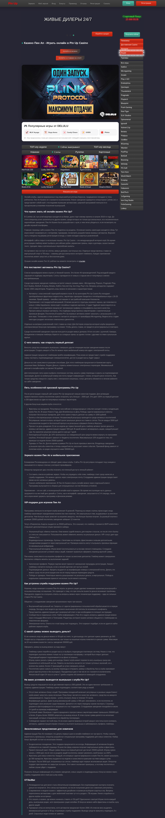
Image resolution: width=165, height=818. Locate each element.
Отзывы (83, 3)
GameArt (124, 184)
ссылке (82, 261)
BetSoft (124, 156)
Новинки (34, 152)
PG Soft (124, 168)
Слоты (57, 152)
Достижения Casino (129, 45)
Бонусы (62, 3)
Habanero (125, 188)
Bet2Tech (125, 192)
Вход (54, 3)
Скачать (107, 3)
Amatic (123, 75)
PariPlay (124, 152)
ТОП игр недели (38, 147)
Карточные (104, 152)
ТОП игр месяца (102, 147)
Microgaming (126, 71)
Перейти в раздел (102, 34)
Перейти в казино (70, 51)
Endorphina (125, 83)
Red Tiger (125, 111)
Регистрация (95, 3)
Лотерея (124, 49)
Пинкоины (125, 41)
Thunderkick (126, 91)
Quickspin (125, 87)
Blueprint (124, 103)
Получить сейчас (132, 34)
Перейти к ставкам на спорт (70, 58)
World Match (126, 176)
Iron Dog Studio (127, 200)
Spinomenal (126, 119)
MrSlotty (124, 164)
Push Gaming (126, 107)
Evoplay (124, 180)
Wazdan (124, 148)
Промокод (73, 3)
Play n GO (125, 79)
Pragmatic (125, 95)
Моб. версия (43, 3)
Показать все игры (70, 192)
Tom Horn (125, 172)
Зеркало (31, 3)
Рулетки (79, 152)
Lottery (123, 208)
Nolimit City (125, 128)
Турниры (124, 58)
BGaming (125, 144)
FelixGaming (126, 204)
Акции (123, 53)
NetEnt (123, 67)
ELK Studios (126, 115)
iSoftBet (124, 140)
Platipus (124, 136)
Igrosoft (124, 124)
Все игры (125, 63)
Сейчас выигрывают (70, 147)
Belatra (124, 132)
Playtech (124, 99)
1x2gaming (125, 196)
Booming (124, 160)
